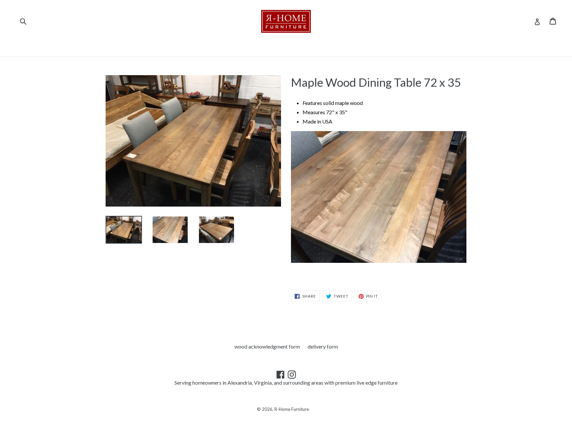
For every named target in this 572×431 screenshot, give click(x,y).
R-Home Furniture (291, 409)
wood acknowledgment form (267, 346)
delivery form (323, 346)
